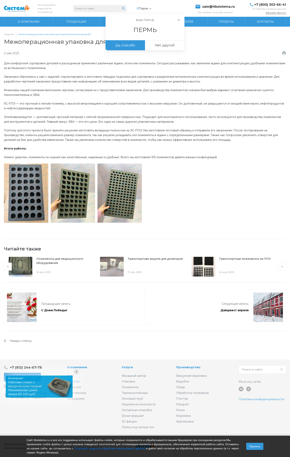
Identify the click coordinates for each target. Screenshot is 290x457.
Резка (180, 410)
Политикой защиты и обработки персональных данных (109, 448)
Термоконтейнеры (135, 393)
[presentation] (8, 267)
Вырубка (182, 381)
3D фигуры (129, 421)
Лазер (180, 387)
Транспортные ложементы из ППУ (245, 259)
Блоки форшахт (133, 416)
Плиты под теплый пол (138, 427)
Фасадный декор (134, 376)
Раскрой (182, 404)
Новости (73, 381)
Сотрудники (75, 398)
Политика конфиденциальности (261, 399)
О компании (77, 367)
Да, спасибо (125, 45)
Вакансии (74, 387)
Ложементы (130, 387)
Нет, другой (165, 45)
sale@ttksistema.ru (218, 6)
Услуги (127, 367)
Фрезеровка (185, 421)
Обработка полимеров (192, 393)
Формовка (183, 416)
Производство (188, 367)
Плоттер (182, 398)
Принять (254, 446)
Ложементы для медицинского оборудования (59, 261)
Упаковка (128, 381)
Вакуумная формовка (191, 376)
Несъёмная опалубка (137, 410)
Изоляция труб (132, 398)
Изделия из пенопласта (138, 404)
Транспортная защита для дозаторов (155, 259)
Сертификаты (76, 393)
